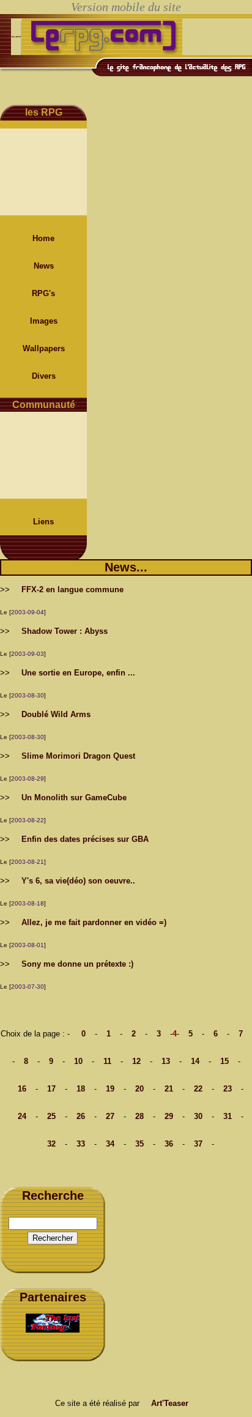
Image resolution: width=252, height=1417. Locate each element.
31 (227, 1116)
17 (51, 1088)
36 (169, 1143)
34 (110, 1143)
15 (224, 1061)
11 (107, 1061)
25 (51, 1116)
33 (80, 1143)
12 (136, 1061)
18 (80, 1088)
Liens (43, 521)
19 (110, 1088)
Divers (44, 376)
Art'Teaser (169, 1403)
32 (51, 1143)
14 (195, 1061)
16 (22, 1088)
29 (169, 1116)
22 (198, 1088)
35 (139, 1143)
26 (80, 1116)
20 (139, 1088)
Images (43, 320)
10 (78, 1061)
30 (198, 1116)
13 (165, 1061)
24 (22, 1116)
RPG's (43, 293)
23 (227, 1088)
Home (43, 238)
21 (169, 1088)
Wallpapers (44, 348)
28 (139, 1116)
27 (110, 1116)
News (44, 265)
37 (198, 1143)
